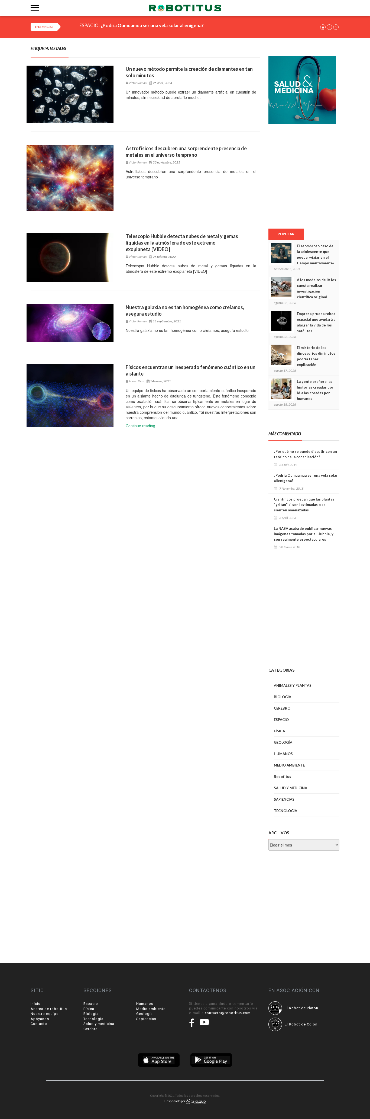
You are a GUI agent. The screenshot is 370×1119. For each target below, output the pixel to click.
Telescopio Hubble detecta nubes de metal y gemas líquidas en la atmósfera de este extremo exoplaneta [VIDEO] (182, 242)
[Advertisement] (303, 176)
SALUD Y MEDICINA (290, 788)
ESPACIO (281, 719)
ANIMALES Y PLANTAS (292, 685)
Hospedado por (175, 1101)
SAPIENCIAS (284, 799)
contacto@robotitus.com (228, 1013)
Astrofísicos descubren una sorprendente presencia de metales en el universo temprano (186, 151)
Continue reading (140, 425)
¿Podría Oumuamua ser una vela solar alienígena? (152, 25)
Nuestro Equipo (45, 1014)
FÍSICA (279, 731)
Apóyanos (40, 1019)
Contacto (39, 1024)
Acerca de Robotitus (49, 1009)
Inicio (36, 1004)
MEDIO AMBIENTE (289, 765)
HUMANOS (283, 754)
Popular (286, 234)
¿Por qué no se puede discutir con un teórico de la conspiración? (305, 454)
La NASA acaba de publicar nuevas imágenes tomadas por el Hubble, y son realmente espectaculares (303, 533)
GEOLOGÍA (283, 742)
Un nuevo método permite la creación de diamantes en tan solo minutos (189, 72)
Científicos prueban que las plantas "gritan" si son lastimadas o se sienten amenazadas (304, 504)
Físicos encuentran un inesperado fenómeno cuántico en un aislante (190, 370)
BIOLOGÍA (282, 697)
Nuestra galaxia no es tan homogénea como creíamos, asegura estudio (185, 310)
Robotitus (282, 776)
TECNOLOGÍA (285, 811)
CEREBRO (282, 708)
